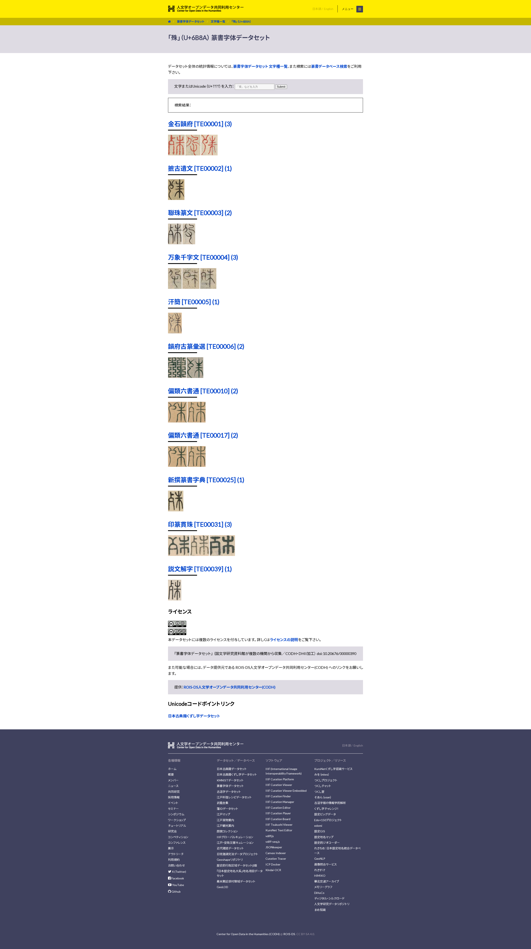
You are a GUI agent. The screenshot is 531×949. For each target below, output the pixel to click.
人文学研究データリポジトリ (331, 904)
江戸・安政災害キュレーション (235, 842)
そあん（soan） (323, 797)
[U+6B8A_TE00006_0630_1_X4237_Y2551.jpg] (177, 376)
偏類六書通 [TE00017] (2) (203, 435)
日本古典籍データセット (232, 769)
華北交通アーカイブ (326, 881)
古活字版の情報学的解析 (330, 803)
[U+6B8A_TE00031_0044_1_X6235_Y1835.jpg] (179, 554)
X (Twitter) (178, 871)
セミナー (173, 808)
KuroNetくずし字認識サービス (333, 769)
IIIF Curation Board (278, 819)
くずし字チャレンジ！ (326, 808)
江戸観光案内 (225, 825)
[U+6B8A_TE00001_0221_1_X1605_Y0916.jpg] (209, 154)
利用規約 (174, 859)
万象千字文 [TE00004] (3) (203, 257)
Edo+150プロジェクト (328, 820)
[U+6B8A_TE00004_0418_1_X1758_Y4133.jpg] (175, 287)
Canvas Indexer (276, 853)
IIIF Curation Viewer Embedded (286, 790)
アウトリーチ (176, 854)
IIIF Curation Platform (280, 779)
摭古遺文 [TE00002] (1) (200, 168)
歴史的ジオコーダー (327, 842)
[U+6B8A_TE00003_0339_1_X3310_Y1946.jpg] (188, 243)
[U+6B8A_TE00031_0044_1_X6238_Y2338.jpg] (199, 554)
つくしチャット (322, 786)
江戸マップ (223, 814)
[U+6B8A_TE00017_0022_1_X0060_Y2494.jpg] (177, 465)
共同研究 (174, 791)
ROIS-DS (289, 934)
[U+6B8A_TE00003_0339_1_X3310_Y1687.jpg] (175, 243)
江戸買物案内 (225, 820)
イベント (173, 803)
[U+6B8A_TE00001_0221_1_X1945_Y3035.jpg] (193, 154)
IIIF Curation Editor (278, 807)
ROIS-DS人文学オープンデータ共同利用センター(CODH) (229, 687)
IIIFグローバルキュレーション (235, 837)
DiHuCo (319, 893)
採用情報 (174, 797)
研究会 (172, 831)
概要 (171, 774)
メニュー (348, 9)
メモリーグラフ (323, 887)
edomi (318, 825)
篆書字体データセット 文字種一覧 (260, 66)
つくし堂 (319, 791)
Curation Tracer (276, 858)
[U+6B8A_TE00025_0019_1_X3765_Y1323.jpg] (175, 510)
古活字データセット (229, 791)
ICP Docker (273, 864)
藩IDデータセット (227, 808)
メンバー (173, 780)
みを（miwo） (322, 774)
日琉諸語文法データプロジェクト (237, 854)
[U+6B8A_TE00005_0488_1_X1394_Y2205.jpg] (175, 332)
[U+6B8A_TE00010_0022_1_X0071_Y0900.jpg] (197, 421)
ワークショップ (177, 820)
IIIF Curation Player (278, 813)
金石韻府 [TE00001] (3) (200, 123)
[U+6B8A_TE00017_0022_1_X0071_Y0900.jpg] (197, 465)
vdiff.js (270, 836)
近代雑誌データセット (230, 848)
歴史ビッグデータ (325, 814)
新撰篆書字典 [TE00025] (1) (206, 479)
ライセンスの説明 (284, 639)
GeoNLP (319, 858)
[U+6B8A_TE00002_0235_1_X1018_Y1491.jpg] (176, 198)
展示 (171, 848)
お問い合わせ (176, 865)
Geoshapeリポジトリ (230, 859)
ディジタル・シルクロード (329, 898)
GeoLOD (222, 887)
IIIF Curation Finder (278, 796)
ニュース (173, 786)
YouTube (178, 885)
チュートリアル (177, 825)
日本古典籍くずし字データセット (194, 716)
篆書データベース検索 (329, 66)
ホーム (172, 769)
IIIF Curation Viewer (279, 785)
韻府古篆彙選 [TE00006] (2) (206, 346)
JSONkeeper (274, 847)
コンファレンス (177, 842)
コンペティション (178, 837)
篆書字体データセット (191, 21)
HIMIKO (319, 875)
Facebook (177, 878)
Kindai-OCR (273, 870)
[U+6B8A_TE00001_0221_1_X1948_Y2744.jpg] (176, 154)
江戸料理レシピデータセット (234, 797)
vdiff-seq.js (273, 841)
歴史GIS (319, 831)
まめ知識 (320, 909)
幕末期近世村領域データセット (236, 881)
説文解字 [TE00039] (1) (200, 569)
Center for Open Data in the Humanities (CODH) (248, 934)
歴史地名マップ (324, 837)
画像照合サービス (325, 864)
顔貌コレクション (227, 831)
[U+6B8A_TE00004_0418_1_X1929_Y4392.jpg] (191, 287)
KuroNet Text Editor (279, 830)
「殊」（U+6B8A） (241, 21)
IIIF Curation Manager (280, 802)
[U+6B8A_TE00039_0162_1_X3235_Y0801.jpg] (174, 599)
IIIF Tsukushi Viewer (279, 824)
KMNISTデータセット (230, 780)
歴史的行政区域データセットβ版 (237, 865)
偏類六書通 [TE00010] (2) (203, 391)
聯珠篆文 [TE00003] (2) (200, 212)
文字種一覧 (218, 21)
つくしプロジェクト (325, 780)
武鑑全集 (222, 803)
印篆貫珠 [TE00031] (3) (200, 524)
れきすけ (319, 870)
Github (176, 891)
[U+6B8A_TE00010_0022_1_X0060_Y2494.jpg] (177, 421)
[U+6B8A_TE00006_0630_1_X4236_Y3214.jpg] (195, 376)
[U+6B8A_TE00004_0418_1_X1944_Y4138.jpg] (208, 287)
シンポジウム (176, 814)
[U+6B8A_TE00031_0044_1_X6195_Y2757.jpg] (222, 554)
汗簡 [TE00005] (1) (193, 301)
